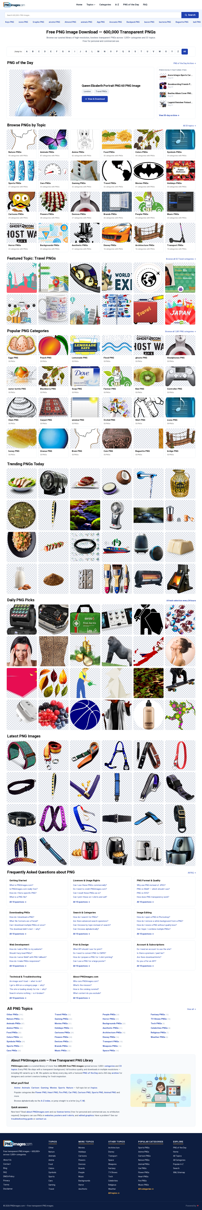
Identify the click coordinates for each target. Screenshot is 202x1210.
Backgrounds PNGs (114, 1023)
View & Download (96, 99)
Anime (17, 1088)
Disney (111, 1152)
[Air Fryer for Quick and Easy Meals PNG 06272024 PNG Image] (180, 851)
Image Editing (144, 912)
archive (115, 1073)
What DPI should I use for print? (87, 949)
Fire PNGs (142, 1181)
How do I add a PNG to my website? (25, 949)
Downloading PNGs (19, 912)
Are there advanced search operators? (90, 921)
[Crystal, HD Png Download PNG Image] (180, 619)
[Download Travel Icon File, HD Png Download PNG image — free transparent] (148, 309)
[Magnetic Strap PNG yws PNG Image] (22, 819)
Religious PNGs (160, 1032)
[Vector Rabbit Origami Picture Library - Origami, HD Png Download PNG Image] (117, 683)
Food (51, 1164)
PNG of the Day (131, 4)
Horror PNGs (111, 1019)
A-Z (117, 4)
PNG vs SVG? (143, 893)
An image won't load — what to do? (25, 981)
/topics (93, 1088)
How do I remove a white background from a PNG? (160, 921)
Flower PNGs (143, 1172)
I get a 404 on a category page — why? (27, 985)
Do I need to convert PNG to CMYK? (89, 953)
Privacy (6, 1180)
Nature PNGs (15, 1019)
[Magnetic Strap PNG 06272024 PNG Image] (180, 787)
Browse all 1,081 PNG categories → (180, 331)
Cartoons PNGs (64, 1032)
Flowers (81, 1160)
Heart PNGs (143, 1176)
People (81, 1172)
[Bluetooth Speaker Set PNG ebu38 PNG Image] (148, 547)
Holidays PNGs (64, 1028)
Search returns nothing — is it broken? (26, 993)
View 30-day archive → (169, 115)
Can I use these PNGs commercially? (90, 885)
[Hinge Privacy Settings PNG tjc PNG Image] (85, 579)
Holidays (82, 1152)
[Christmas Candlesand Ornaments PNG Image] (85, 651)
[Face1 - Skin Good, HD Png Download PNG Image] (180, 651)
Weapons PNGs (112, 1046)
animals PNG (86, 22)
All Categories (179, 1160)
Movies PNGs (63, 1023)
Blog (5, 1168)
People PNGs (111, 1014)
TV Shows (112, 1172)
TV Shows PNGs (160, 1019)
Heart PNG (53, 1092)
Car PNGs (142, 1168)
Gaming (45, 1088)
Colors (51, 1168)
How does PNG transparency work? (153, 897)
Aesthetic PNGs (112, 1028)
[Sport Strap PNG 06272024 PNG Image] (148, 819)
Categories (105, 4)
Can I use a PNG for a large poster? (89, 961)
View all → (191, 1009)
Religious (112, 1185)
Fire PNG (63, 1092)
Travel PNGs (101, 91)
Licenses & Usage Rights (86, 880)
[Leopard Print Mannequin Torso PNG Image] (53, 651)
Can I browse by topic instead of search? (92, 925)
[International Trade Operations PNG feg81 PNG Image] (117, 547)
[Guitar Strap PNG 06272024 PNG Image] (22, 851)
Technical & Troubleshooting (25, 976)
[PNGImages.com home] (14, 4)
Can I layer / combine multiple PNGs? (154, 929)
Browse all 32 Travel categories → (181, 259)
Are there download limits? (149, 957)
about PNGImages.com (37, 1112)
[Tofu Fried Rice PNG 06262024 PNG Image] (22, 547)
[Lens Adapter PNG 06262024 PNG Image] (85, 547)
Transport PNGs (113, 1041)
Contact (7, 1164)
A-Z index (45, 1101)
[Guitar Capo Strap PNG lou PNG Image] (148, 755)
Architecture (114, 1148)
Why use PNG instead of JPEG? (151, 885)
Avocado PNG (115, 22)
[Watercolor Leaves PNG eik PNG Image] (53, 683)
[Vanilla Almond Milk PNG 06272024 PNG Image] (22, 579)
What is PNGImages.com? (21, 885)
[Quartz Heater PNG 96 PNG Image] (148, 579)
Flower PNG (41, 1092)
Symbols (52, 1172)
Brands (81, 1168)
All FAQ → (192, 873)
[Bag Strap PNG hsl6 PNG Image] (180, 819)
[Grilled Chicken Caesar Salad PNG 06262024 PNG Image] (22, 483)
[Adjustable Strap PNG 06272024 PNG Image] (53, 851)
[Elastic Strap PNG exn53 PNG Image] (117, 819)
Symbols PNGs (16, 1041)
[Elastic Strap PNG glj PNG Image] (85, 819)
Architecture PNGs (114, 1032)
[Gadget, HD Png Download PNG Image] (22, 715)
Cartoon (35, 1088)
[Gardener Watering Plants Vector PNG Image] (85, 683)
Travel (51, 1189)
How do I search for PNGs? (85, 917)
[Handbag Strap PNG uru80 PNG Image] (85, 787)
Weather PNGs (159, 1037)
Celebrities (113, 1181)
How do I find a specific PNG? (23, 893)
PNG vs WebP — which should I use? (153, 889)
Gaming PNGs (63, 1019)
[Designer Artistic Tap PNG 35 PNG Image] (148, 483)
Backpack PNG (133, 22)
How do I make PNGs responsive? (24, 961)
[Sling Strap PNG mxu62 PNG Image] (22, 787)
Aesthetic (82, 1189)
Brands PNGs (63, 1046)
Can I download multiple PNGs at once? (27, 925)
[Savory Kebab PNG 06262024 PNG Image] (53, 547)
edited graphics (86, 1115)
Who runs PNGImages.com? (86, 981)
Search (176, 1168)
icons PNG (23, 22)
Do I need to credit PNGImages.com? (90, 889)
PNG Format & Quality (148, 880)
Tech (110, 1176)
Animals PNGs (15, 1023)
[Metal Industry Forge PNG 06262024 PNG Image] (180, 579)
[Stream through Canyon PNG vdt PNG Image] (148, 515)
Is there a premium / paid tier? (150, 953)
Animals (26, 1088)
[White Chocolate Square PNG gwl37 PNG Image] (180, 547)
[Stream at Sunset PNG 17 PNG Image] (85, 515)
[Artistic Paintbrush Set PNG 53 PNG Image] (117, 579)
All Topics (177, 1156)
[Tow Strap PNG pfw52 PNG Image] (53, 755)
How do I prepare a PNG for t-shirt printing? (93, 957)
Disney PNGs (111, 1037)
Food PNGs (14, 1032)
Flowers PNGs (63, 1037)
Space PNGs (111, 1050)
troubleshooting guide (22, 1119)
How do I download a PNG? (21, 917)
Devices (81, 1164)
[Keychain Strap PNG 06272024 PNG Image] (180, 755)
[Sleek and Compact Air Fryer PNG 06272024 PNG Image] (148, 851)
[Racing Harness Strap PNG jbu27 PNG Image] (117, 755)
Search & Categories (84, 912)
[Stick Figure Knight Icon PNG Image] (148, 619)
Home (79, 4)
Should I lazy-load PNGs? (20, 953)
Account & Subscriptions (150, 944)
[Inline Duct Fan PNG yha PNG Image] (53, 483)
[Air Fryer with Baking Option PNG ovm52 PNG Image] (85, 851)
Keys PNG (9, 22)
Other (51, 1148)
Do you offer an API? (146, 961)
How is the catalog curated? (86, 989)
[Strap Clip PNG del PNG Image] (85, 755)
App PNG (101, 22)
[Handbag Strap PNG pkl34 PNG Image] (53, 515)
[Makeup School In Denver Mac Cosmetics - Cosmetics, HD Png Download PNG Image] (148, 715)
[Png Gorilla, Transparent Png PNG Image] (117, 651)
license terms (63, 1112)
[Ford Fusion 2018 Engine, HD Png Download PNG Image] (53, 619)
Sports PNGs (15, 1046)
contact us (41, 1119)
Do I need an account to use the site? (154, 949)
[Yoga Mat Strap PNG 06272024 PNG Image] (22, 755)
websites (49, 1115)
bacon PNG (149, 22)
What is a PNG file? (18, 897)
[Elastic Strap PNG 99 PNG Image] (53, 819)
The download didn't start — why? (24, 929)
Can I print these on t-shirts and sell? (90, 897)
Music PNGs (62, 1050)
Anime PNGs (15, 1028)
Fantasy (111, 1168)
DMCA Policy (8, 1176)
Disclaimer (8, 1189)
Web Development (19, 944)
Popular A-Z (178, 1164)
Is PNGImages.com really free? (23, 889)
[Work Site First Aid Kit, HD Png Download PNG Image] (85, 619)
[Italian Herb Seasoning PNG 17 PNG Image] (22, 515)
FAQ (145, 4)
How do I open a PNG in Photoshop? (153, 917)
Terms (6, 1185)
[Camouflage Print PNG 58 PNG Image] (148, 683)
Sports (61, 1088)
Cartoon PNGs (144, 1156)
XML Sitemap (179, 1172)
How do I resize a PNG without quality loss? (157, 925)
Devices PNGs (63, 1041)
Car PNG (72, 1092)
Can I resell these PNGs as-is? (87, 893)
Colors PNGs (15, 1037)
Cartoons (82, 1156)
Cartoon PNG (84, 1092)
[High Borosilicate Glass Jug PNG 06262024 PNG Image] (180, 483)
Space (111, 1160)
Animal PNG (110, 1092)
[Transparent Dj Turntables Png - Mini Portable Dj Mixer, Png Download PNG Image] (117, 619)
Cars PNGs (14, 1050)
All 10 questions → (17, 902)
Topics (89, 4)
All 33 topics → (189, 126)
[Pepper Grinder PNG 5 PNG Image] (180, 515)
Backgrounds (84, 1181)
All (184, 51)
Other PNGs (15, 1014)
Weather (112, 1189)
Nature (69, 1088)
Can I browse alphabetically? (86, 929)
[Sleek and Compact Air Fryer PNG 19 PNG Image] (117, 851)
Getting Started (18, 880)
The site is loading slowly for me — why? (28, 989)
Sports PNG (97, 1092)
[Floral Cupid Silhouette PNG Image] (180, 715)
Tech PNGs (158, 1023)
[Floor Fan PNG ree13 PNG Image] (117, 515)
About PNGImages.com (85, 976)
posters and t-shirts (64, 1115)
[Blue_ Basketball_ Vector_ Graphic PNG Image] (85, 715)
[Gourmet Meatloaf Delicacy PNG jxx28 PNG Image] (85, 483)
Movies (53, 1088)
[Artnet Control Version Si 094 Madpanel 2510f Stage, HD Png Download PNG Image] (22, 619)
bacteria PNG (165, 22)
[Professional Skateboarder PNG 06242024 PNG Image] (180, 683)
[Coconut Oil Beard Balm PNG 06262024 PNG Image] (117, 483)
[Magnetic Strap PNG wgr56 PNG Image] (148, 787)
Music (81, 1176)
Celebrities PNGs (160, 1028)
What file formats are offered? (23, 921)
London (87, 91)
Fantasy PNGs (160, 1014)
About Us (7, 1160)
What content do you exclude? (87, 993)
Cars (51, 1181)
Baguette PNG (182, 22)
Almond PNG (70, 22)
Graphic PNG (38, 22)
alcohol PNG (54, 22)
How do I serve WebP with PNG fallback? (28, 957)
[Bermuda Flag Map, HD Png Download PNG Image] (148, 651)
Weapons (112, 1164)
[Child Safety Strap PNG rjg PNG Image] (117, 787)
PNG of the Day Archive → (185, 63)
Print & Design (81, 944)
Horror (81, 1185)
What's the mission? (82, 985)
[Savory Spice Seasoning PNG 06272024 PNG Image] (53, 579)
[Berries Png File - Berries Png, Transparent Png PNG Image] (53, 715)
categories (109, 1066)
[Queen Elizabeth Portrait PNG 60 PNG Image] (40, 93)
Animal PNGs (144, 1164)
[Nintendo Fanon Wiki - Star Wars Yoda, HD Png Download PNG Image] (117, 715)
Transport (112, 1156)
